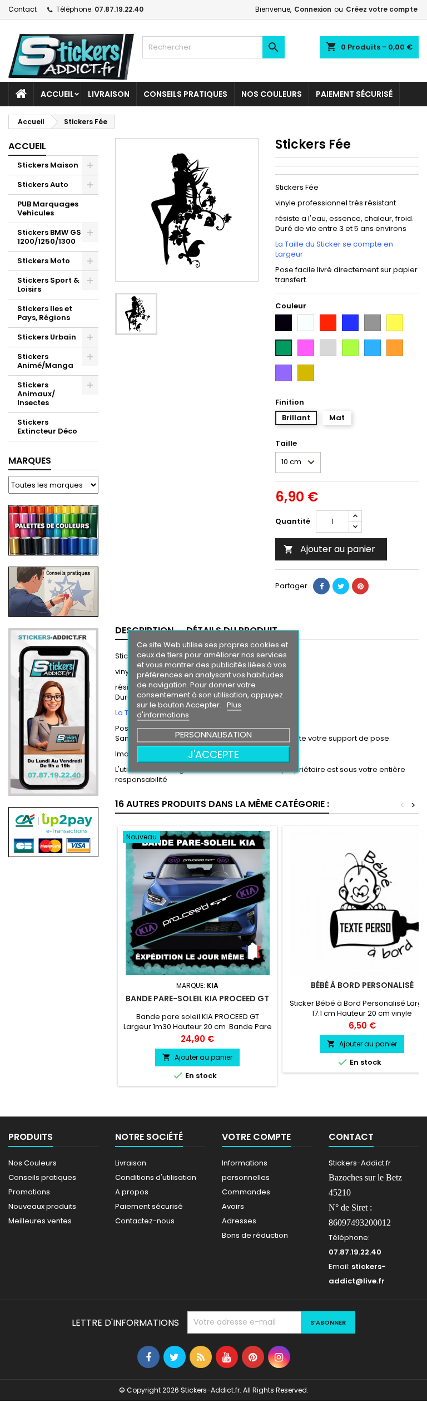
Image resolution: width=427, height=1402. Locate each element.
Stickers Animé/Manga (45, 361)
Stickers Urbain (46, 337)
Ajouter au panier (329, 549)
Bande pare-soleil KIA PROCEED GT (197, 998)
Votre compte (256, 1136)
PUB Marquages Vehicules (47, 208)
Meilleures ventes (40, 1221)
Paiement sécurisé (354, 94)
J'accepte (213, 754)
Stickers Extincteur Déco (47, 426)
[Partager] (321, 586)
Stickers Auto (42, 184)
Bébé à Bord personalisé (362, 985)
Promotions (29, 1192)
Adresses (239, 1221)
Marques (29, 460)
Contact (22, 9)
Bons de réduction (255, 1235)
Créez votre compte (382, 9)
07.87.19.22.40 (119, 9)
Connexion (312, 9)
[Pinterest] (360, 586)
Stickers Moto (43, 260)
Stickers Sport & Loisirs (48, 284)
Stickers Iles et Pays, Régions (44, 313)
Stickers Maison (47, 165)
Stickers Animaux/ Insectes (36, 394)
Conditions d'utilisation (155, 1177)
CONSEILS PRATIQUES (185, 94)
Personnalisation (213, 734)
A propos (131, 1192)
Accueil (57, 94)
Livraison (109, 94)
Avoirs (233, 1206)
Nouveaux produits (42, 1206)
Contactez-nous (145, 1221)
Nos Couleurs (271, 94)
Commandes (246, 1192)
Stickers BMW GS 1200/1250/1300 (49, 237)
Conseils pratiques (42, 1177)
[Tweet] (340, 586)
